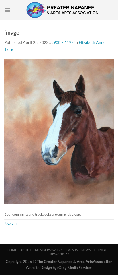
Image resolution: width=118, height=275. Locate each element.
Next (11, 223)
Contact (102, 250)
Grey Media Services (75, 267)
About (26, 250)
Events (72, 250)
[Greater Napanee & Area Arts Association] (62, 10)
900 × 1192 (64, 42)
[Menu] (7, 10)
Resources (59, 253)
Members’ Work (49, 250)
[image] (59, 130)
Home (12, 250)
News (86, 250)
